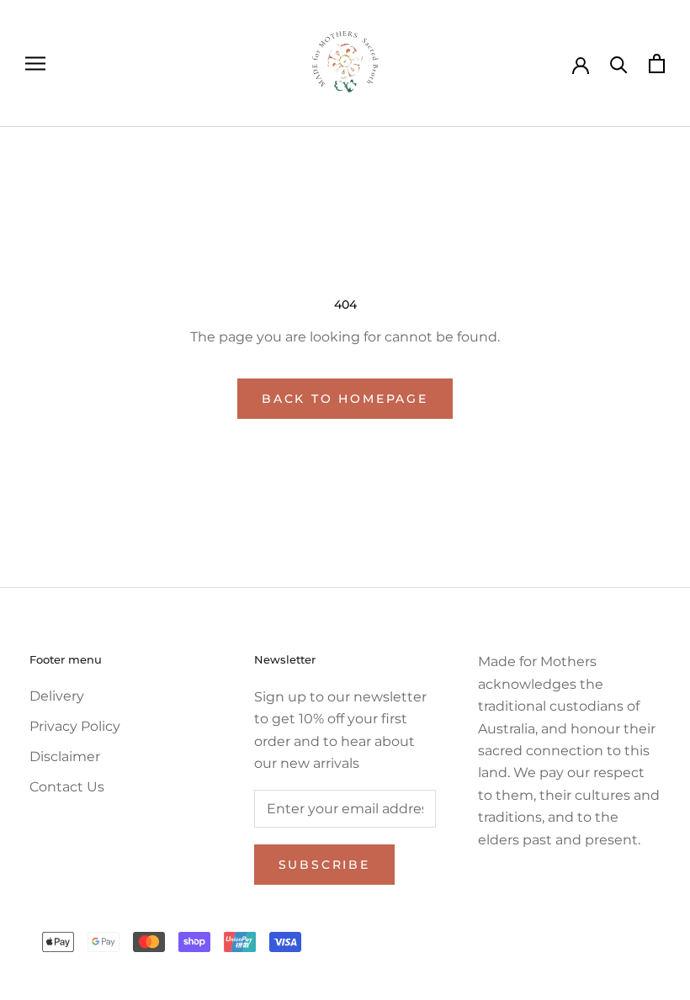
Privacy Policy (74, 726)
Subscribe (324, 864)
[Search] (619, 63)
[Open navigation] (35, 63)
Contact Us (66, 787)
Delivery (56, 696)
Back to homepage (345, 398)
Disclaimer (64, 757)
